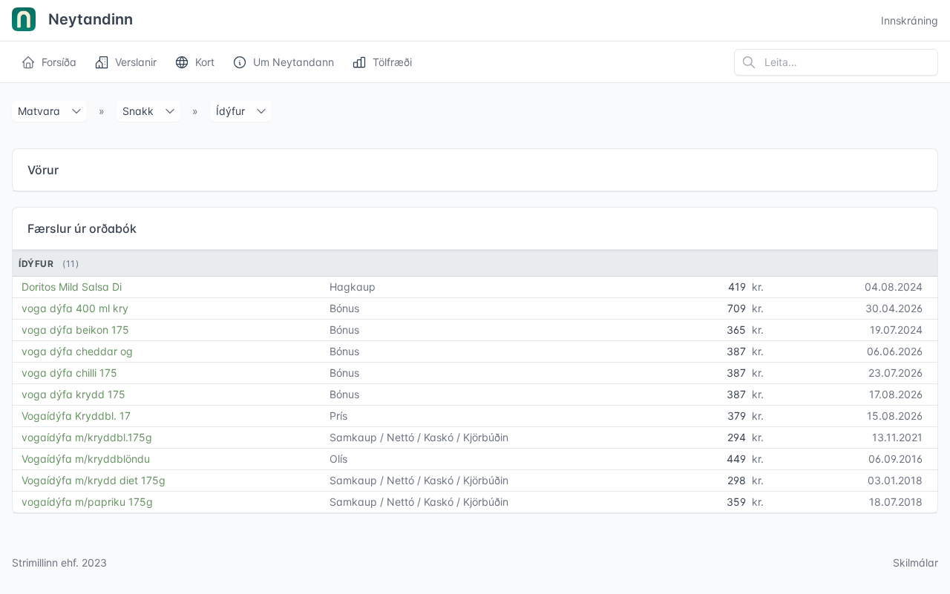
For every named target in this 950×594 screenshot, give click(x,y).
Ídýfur (230, 111)
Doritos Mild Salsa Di (72, 286)
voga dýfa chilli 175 (69, 372)
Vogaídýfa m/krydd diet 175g (94, 480)
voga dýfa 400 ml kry (75, 308)
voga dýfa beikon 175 (75, 329)
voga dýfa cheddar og (77, 351)
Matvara (39, 111)
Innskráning (909, 20)
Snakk (138, 111)
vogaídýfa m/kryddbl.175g (87, 437)
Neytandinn (89, 19)
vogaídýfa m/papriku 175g (87, 501)
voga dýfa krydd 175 (73, 394)
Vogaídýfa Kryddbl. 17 (76, 415)
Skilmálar (915, 562)
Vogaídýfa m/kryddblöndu (86, 458)
